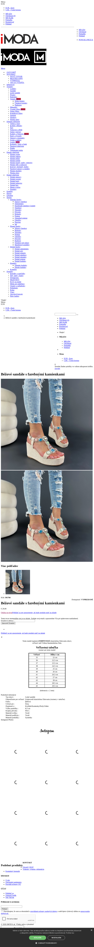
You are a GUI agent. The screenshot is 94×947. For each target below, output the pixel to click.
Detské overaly (15, 179)
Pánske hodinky (20, 267)
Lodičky (13, 89)
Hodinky (13, 263)
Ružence (18, 241)
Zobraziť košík (11, 895)
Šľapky (12, 95)
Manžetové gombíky (22, 245)
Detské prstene (20, 259)
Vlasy (12, 292)
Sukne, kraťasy (15, 132)
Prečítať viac (70, 933)
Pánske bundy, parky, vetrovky (21, 163)
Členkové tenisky (21, 103)
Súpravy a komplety (17, 138)
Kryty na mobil (15, 282)
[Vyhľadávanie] (77, 314)
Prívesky (18, 212)
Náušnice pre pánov (22, 243)
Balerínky (13, 97)
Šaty (11, 128)
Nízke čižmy (14, 111)
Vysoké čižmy (17, 109)
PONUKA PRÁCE (86, 40)
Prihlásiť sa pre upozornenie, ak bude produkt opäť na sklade (34, 613)
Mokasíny (13, 107)
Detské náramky (20, 257)
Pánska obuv (14, 120)
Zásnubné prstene (21, 218)
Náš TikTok (10, 897)
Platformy (18, 105)
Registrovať (10, 22)
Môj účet (9, 14)
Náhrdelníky (19, 204)
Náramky (18, 210)
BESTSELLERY (16, 78)
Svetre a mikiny (15, 140)
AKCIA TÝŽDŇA (17, 83)
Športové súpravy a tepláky (20, 169)
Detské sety (19, 251)
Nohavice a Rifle (16, 130)
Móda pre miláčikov (17, 284)
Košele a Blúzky (16, 126)
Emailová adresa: (7, 621)
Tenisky (15, 99)
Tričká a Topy (15, 124)
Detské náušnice (20, 255)
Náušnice (18, 208)
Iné (16, 224)
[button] (47, 943)
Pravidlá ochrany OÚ (13, 884)
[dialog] (47, 937)
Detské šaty (14, 185)
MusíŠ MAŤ (14, 280)
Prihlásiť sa (10, 893)
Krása (12, 290)
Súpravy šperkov (21, 202)
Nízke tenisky (20, 101)
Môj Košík (9, 18)
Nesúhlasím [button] (56, 938)
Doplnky (13, 189)
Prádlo (12, 148)
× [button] (91, 930)
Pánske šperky (15, 226)
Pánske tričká (15, 159)
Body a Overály (16, 136)
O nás (8, 880)
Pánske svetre (15, 154)
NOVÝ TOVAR (16, 76)
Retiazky (18, 214)
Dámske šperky (15, 200)
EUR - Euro (10, 8)
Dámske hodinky (21, 265)
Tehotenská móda (16, 150)
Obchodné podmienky (14, 882)
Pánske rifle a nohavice (18, 165)
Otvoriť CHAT (28, 867)
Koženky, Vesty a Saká (18, 144)
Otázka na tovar (6, 613)
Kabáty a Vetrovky (19, 134)
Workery (13, 117)
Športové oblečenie (17, 146)
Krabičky (13, 269)
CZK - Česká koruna (13, 10)
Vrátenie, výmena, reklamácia (33, 869)
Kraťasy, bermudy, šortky (19, 167)
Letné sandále (15, 93)
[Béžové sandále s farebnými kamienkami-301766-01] (18, 594)
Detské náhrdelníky (22, 249)
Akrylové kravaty (16, 294)
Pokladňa (9, 20)
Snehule (13, 115)
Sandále (13, 91)
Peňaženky (14, 288)
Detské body (14, 181)
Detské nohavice (16, 183)
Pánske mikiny (15, 156)
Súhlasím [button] (37, 938)
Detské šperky (15, 247)
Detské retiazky (20, 253)
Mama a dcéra (15, 187)
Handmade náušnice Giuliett (25, 206)
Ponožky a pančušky (17, 274)
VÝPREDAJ (15, 80)
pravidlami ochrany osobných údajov (43, 911)
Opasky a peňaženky (17, 286)
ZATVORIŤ (11, 72)
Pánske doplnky (16, 171)
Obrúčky (18, 220)
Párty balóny (14, 296)
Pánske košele (15, 161)
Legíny (15, 142)
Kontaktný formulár (13, 871)
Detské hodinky (20, 261)
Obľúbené (82, 32)
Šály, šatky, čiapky (17, 276)
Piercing (18, 222)
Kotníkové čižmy (16, 113)
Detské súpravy (15, 177)
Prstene (17, 216)
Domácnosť (14, 278)
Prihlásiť (9, 24)
